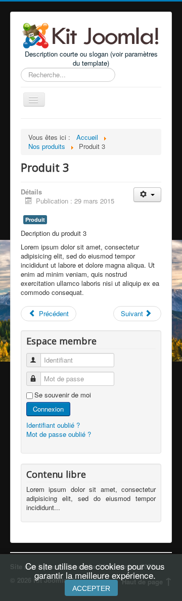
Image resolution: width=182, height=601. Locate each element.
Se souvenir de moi (62, 394)
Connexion (48, 409)
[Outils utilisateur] (147, 194)
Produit (35, 219)
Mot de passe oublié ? (58, 434)
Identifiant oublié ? (53, 425)
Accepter (91, 588)
